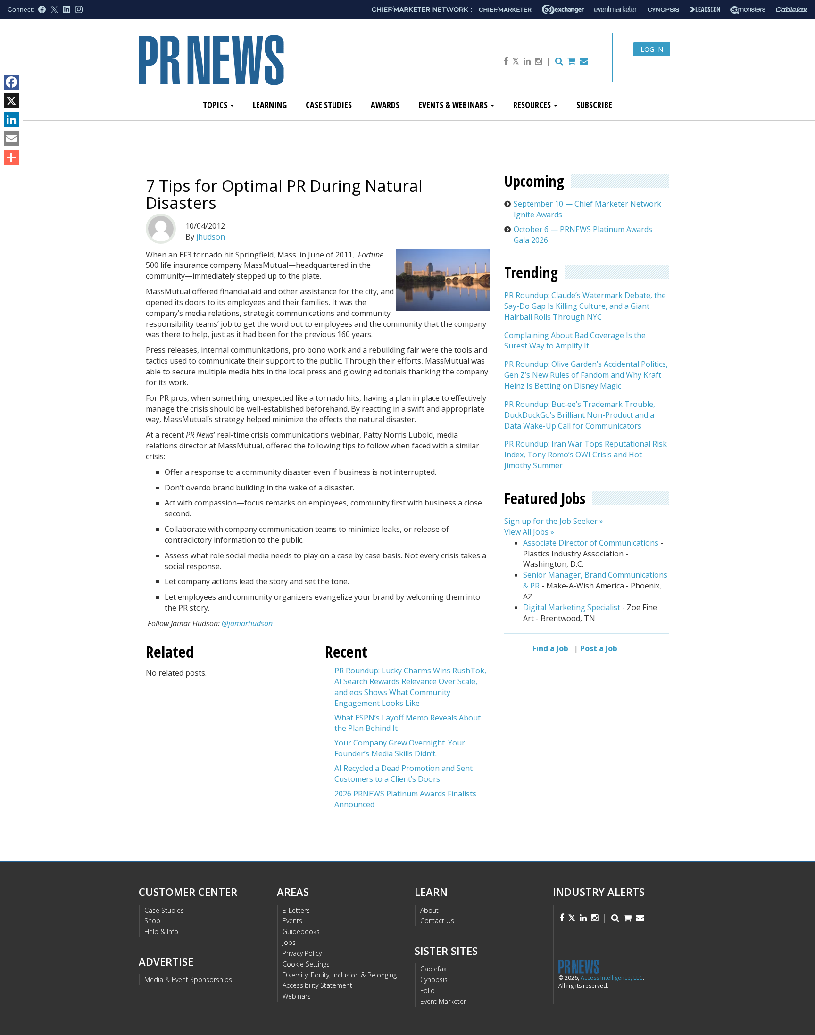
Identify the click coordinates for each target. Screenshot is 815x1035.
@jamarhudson (247, 623)
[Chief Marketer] (505, 9)
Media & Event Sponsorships (188, 979)
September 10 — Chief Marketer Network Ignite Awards (587, 209)
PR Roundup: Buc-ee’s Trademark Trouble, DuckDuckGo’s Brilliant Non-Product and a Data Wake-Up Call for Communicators (579, 415)
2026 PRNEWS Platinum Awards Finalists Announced (405, 799)
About (429, 910)
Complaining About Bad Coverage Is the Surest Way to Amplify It (575, 340)
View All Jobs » (529, 532)
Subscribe (594, 104)
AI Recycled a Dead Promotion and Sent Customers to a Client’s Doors (403, 773)
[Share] (11, 157)
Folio (427, 990)
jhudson (210, 237)
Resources (533, 104)
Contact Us (437, 920)
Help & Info (161, 931)
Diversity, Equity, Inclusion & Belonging (340, 974)
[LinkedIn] (11, 119)
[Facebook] (11, 82)
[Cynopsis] (663, 10)
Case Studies (329, 104)
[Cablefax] (791, 9)
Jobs (289, 942)
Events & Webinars (454, 104)
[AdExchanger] (563, 9)
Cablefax (433, 968)
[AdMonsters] (747, 10)
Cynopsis (434, 979)
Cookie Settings (306, 964)
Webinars (297, 996)
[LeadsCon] (705, 9)
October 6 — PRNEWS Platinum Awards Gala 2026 (583, 234)
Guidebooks (301, 931)
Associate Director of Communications (590, 543)
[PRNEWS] (244, 67)
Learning (270, 104)
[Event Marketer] (615, 10)
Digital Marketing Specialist (571, 607)
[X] (11, 100)
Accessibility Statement (317, 985)
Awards (385, 104)
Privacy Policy (302, 953)
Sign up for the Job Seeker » (553, 521)
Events (292, 920)
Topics (216, 104)
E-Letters (296, 910)
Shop (152, 920)
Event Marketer (443, 1001)
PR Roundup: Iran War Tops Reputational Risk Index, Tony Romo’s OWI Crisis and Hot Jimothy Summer (585, 455)
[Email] (11, 138)
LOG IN (651, 49)
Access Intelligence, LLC (612, 978)
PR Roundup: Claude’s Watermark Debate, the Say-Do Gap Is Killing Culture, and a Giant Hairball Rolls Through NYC (585, 306)
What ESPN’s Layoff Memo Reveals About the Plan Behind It (407, 723)
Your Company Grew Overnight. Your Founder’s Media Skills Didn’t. (399, 748)
